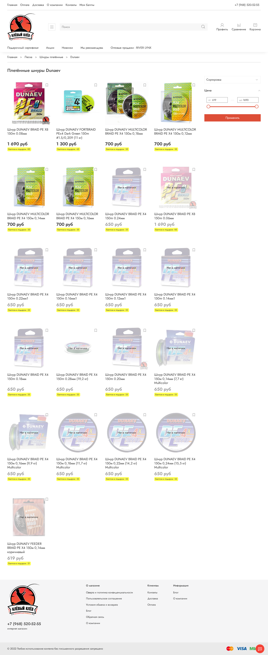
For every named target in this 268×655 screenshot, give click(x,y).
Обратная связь (95, 617)
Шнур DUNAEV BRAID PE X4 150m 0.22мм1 (27, 296)
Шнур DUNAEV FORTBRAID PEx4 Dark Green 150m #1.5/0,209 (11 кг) (76, 133)
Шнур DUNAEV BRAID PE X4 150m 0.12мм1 (125, 296)
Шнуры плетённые (51, 57)
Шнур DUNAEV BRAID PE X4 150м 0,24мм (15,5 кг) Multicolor (174, 463)
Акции (50, 48)
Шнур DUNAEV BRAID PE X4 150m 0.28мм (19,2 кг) (77, 376)
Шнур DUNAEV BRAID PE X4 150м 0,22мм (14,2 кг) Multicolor (125, 463)
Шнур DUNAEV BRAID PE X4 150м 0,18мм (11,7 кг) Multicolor (77, 463)
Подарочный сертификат (22, 48)
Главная (12, 5)
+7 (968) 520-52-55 (247, 5)
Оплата (24, 5)
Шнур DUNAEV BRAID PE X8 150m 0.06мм (174, 216)
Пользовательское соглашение (104, 598)
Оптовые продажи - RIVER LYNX (131, 48)
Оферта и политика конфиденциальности (109, 592)
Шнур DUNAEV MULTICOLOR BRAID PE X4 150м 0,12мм (175, 131)
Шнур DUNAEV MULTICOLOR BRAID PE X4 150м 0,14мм (28, 216)
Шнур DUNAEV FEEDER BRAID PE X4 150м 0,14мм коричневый (26, 547)
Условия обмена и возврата (102, 604)
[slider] (208, 106)
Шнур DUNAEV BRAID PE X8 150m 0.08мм (27, 131)
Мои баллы (86, 5)
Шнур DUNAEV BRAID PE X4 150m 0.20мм (125, 376)
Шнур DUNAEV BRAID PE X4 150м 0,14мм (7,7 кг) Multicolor (174, 378)
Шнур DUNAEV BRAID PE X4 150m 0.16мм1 (77, 296)
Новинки (67, 48)
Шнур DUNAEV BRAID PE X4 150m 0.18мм (27, 376)
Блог (88, 611)
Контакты (71, 5)
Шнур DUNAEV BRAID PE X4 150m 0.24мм (125, 216)
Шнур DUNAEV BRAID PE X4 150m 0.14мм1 (174, 296)
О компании (55, 5)
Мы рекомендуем (92, 48)
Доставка (38, 5)
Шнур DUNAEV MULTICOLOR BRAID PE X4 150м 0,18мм (126, 131)
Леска (28, 57)
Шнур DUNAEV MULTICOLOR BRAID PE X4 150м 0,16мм (77, 216)
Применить (233, 118)
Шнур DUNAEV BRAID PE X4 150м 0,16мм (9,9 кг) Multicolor (27, 463)
